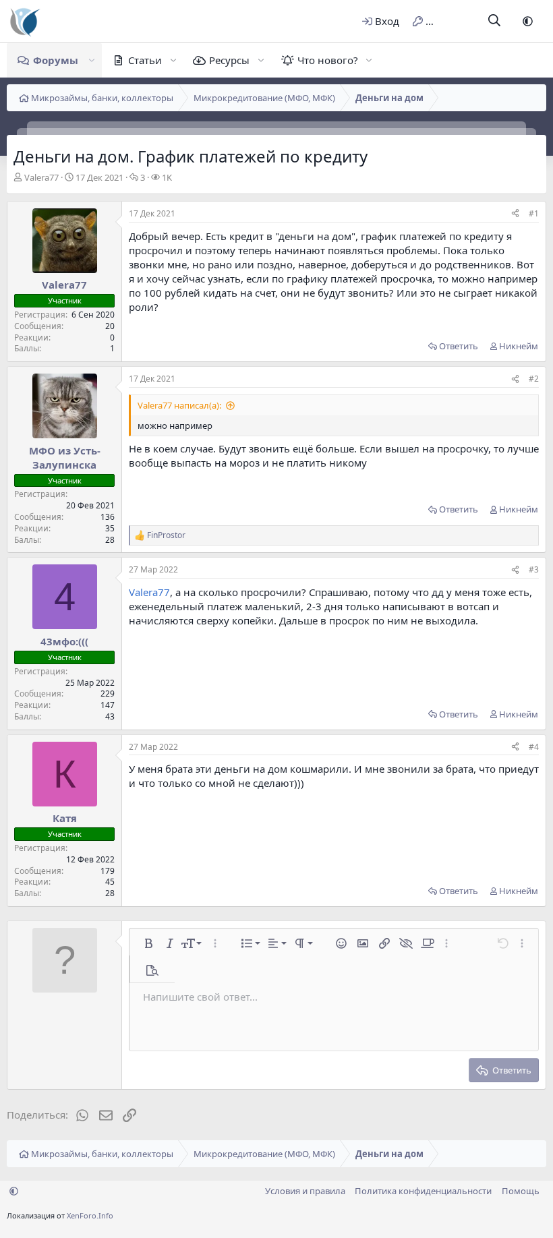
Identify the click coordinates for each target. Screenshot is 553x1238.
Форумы (55, 60)
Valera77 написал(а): (179, 405)
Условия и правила (305, 1191)
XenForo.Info (90, 1215)
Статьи (145, 60)
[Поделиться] (515, 214)
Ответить (458, 346)
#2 (534, 378)
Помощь (521, 1191)
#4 (534, 747)
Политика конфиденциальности (423, 1191)
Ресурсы (229, 60)
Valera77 (41, 177)
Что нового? (327, 60)
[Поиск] (494, 21)
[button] (528, 21)
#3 (534, 569)
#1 (534, 213)
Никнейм (518, 346)
